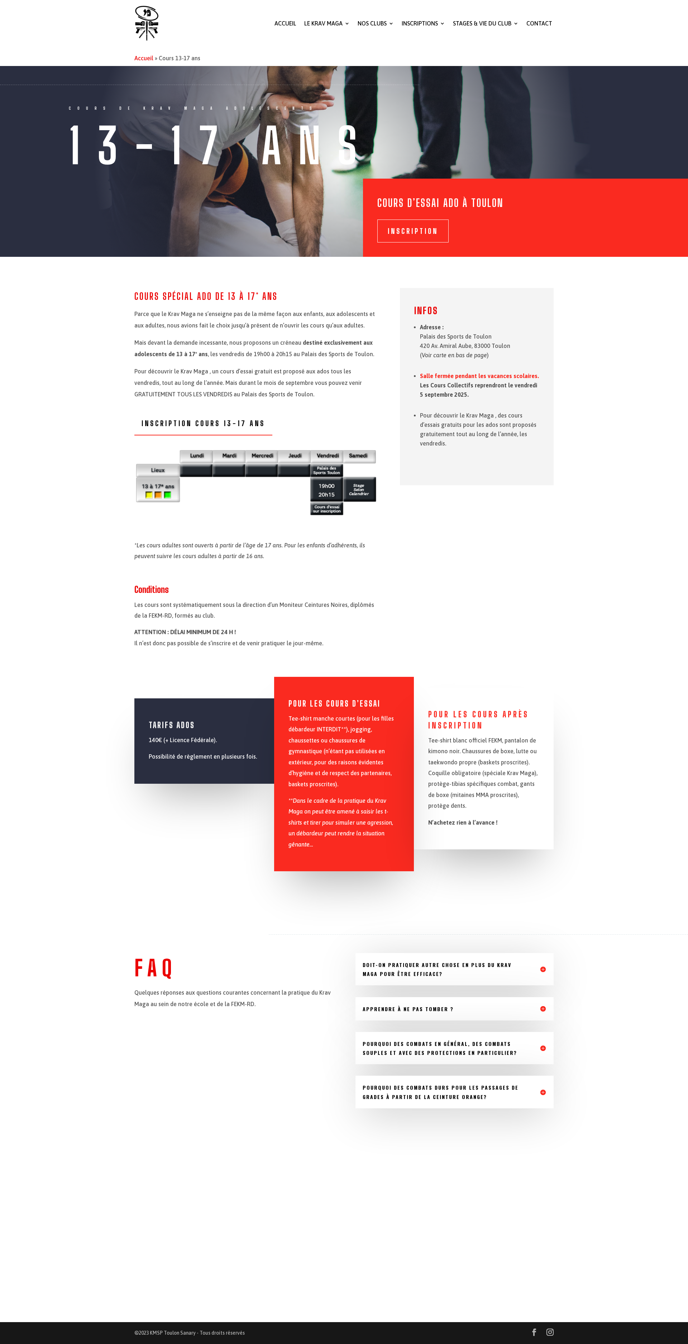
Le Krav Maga (323, 23)
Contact (539, 23)
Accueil (285, 23)
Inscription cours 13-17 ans (203, 423)
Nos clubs (372, 23)
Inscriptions (420, 23)
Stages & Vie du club (482, 23)
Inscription (413, 231)
